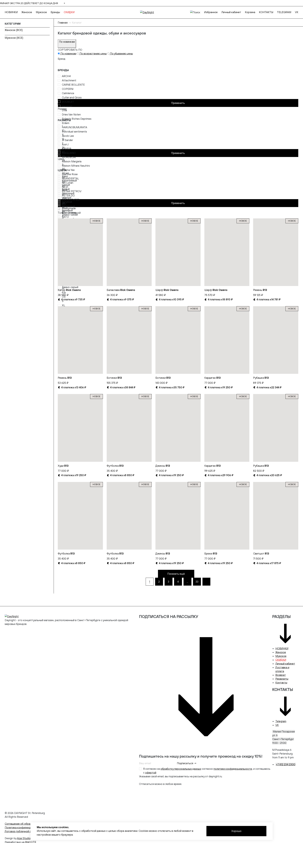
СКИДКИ (69, 12)
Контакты (281, 682)
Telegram (280, 721)
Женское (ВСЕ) (14, 30)
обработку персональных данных (180, 768)
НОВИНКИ (11, 12)
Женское (26, 12)
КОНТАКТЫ (266, 12)
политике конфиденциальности (233, 768)
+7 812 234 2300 (285, 764)
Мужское (41, 12)
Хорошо (236, 831)
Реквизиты (281, 678)
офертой (150, 772)
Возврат (280, 675)
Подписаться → (186, 763)
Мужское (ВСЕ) (14, 37)
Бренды (55, 12)
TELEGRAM (284, 12)
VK (296, 12)
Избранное (211, 12)
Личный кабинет (231, 12)
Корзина (250, 12)
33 (197, 581)
